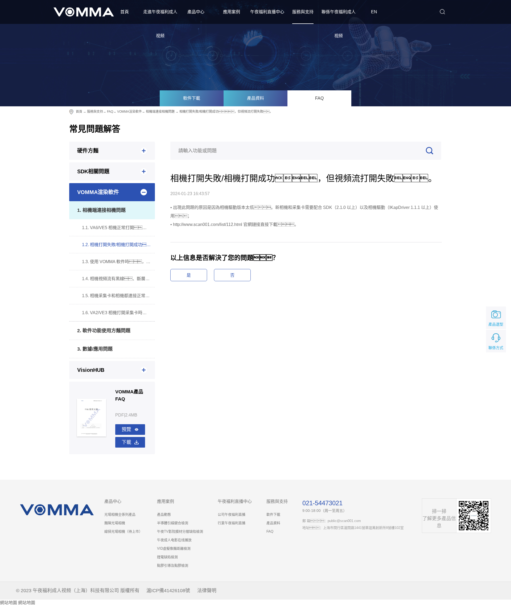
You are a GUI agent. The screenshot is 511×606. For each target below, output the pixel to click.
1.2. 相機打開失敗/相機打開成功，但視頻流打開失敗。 (118, 244)
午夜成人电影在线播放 (174, 540)
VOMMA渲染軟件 (129, 111)
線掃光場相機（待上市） (123, 531)
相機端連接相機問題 (160, 111)
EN (374, 12)
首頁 (124, 12)
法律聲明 (206, 590)
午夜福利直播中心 (267, 12)
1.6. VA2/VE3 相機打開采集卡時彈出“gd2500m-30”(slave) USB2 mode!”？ (118, 312)
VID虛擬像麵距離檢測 (174, 548)
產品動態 (164, 514)
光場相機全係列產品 (119, 514)
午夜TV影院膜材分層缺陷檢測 (180, 531)
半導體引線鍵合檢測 (172, 523)
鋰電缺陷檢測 (167, 557)
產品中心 (195, 12)
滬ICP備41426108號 (168, 590)
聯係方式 (495, 348)
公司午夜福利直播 (231, 514)
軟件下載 (191, 98)
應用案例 (231, 12)
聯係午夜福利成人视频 (339, 24)
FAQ (319, 98)
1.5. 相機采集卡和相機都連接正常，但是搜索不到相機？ (118, 295)
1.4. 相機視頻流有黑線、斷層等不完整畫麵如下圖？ (118, 278)
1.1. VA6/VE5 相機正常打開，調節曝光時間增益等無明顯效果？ (118, 227)
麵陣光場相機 (114, 523)
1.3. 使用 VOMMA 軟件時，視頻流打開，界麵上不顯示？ (118, 261)
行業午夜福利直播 (231, 523)
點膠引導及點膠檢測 (172, 565)
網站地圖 (8, 602)
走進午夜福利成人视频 (160, 24)
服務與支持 (303, 12)
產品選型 (495, 324)
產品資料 (255, 98)
